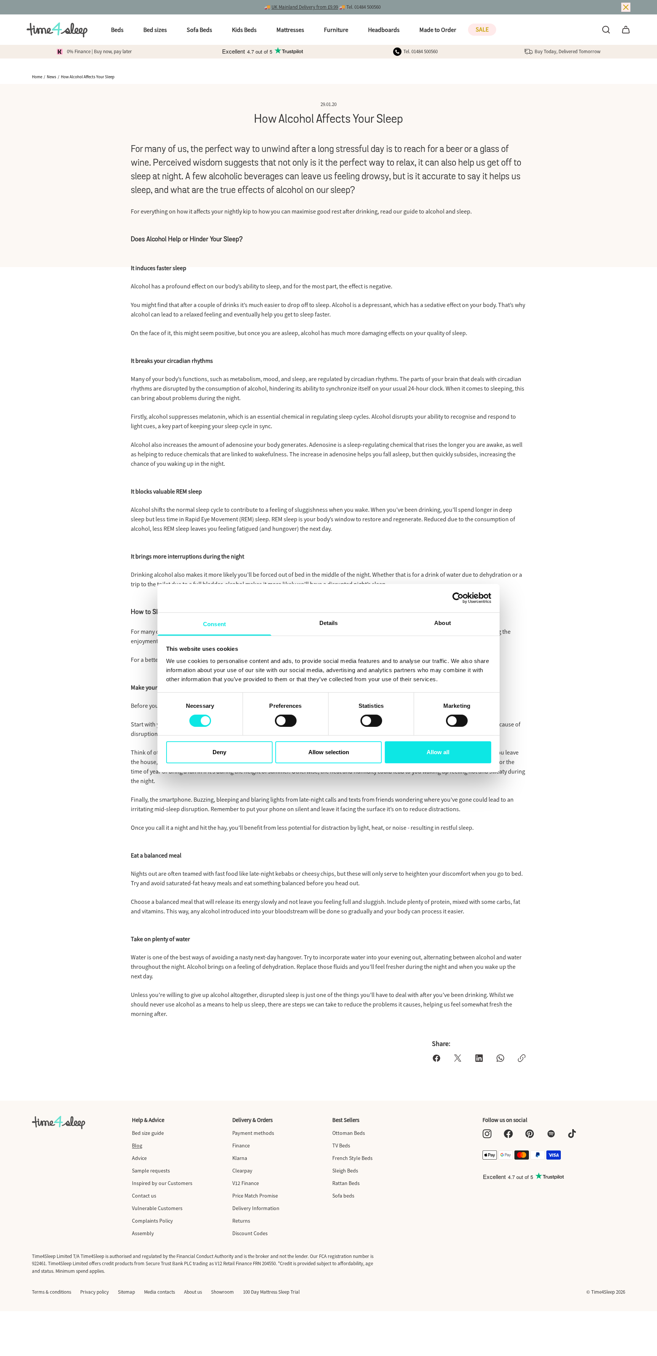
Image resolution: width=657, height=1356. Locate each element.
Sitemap (126, 1292)
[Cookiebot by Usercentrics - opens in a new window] (458, 598)
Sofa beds (343, 1195)
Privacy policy (94, 1292)
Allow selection (328, 752)
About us (193, 1292)
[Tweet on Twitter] (457, 1058)
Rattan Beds (346, 1183)
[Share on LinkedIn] (479, 1058)
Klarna (239, 1158)
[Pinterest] (529, 1133)
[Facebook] (508, 1133)
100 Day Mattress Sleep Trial (271, 1292)
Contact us (144, 1195)
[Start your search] (606, 29)
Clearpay (242, 1170)
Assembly (143, 1233)
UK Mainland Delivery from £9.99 (304, 7)
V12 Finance (245, 1183)
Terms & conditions (51, 1292)
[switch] (286, 721)
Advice (139, 1158)
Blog (137, 1145)
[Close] (625, 7)
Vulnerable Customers (157, 1208)
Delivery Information (255, 1208)
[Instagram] (487, 1133)
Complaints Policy (152, 1220)
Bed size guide (148, 1133)
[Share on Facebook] (436, 1058)
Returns (241, 1220)
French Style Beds (352, 1158)
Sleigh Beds (345, 1170)
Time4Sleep (603, 1292)
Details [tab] (328, 622)
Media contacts (159, 1292)
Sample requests (151, 1170)
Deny (219, 752)
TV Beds (341, 1145)
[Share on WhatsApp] (500, 1058)
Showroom (222, 1292)
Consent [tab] (214, 623)
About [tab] (442, 622)
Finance (241, 1145)
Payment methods (253, 1133)
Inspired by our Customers (162, 1183)
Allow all (438, 752)
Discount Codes (250, 1233)
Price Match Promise (255, 1195)
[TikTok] (572, 1133)
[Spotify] (550, 1133)
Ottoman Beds (348, 1133)
